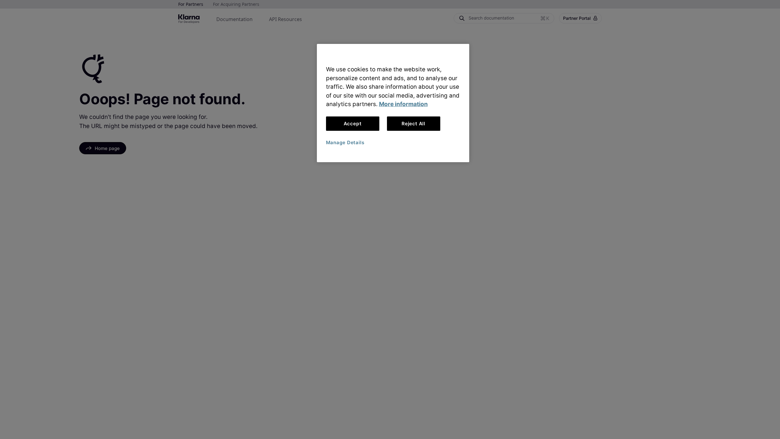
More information (403, 104)
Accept (353, 124)
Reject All (413, 124)
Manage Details (345, 142)
